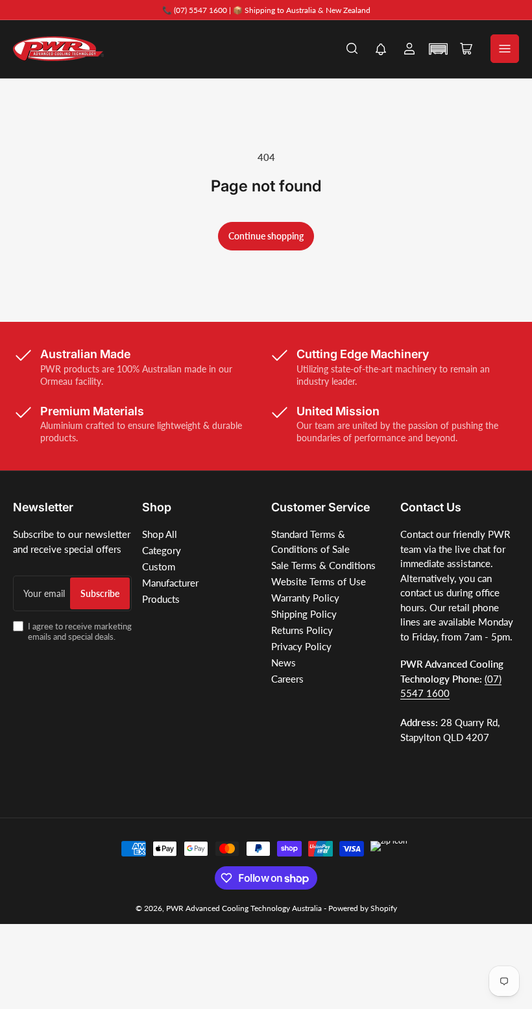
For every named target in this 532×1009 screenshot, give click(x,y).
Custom (158, 566)
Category (161, 550)
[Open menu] (504, 48)
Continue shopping (266, 235)
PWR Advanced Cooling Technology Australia (244, 908)
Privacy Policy (301, 646)
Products (161, 599)
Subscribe (99, 593)
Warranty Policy (305, 597)
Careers (287, 679)
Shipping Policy (304, 614)
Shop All (159, 534)
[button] (381, 50)
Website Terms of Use (318, 581)
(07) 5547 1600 (200, 10)
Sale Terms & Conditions (323, 565)
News (283, 662)
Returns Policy (302, 630)
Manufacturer (170, 583)
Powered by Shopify (362, 908)
